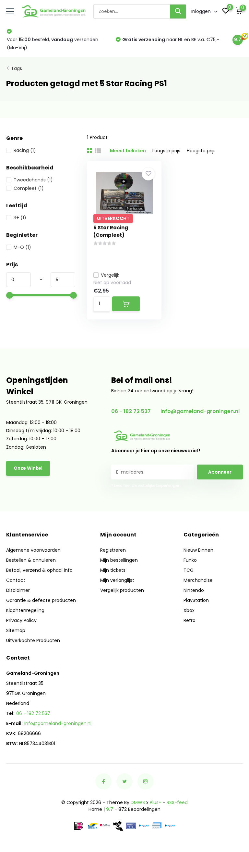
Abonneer (219, 472)
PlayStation (196, 600)
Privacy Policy (21, 620)
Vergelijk (110, 275)
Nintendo (194, 590)
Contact (15, 580)
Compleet (29, 188)
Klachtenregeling (25, 610)
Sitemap (15, 630)
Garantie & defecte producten (41, 600)
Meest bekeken (128, 150)
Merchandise (198, 580)
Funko (190, 560)
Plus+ (155, 802)
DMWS (138, 802)
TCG (189, 570)
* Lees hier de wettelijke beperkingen (146, 485)
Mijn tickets (112, 570)
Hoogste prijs (201, 150)
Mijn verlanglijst (117, 580)
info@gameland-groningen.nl (200, 411)
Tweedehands (33, 180)
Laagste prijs (166, 150)
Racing (25, 150)
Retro (190, 620)
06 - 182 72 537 (131, 411)
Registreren (113, 550)
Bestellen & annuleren (31, 560)
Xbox (189, 610)
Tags (16, 68)
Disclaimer (18, 590)
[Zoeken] (178, 11)
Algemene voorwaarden (33, 550)
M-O (22, 247)
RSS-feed (177, 802)
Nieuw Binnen (198, 550)
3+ (20, 217)
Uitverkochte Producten (33, 640)
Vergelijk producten (122, 590)
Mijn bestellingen (119, 560)
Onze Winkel (28, 468)
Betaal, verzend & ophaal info (39, 570)
